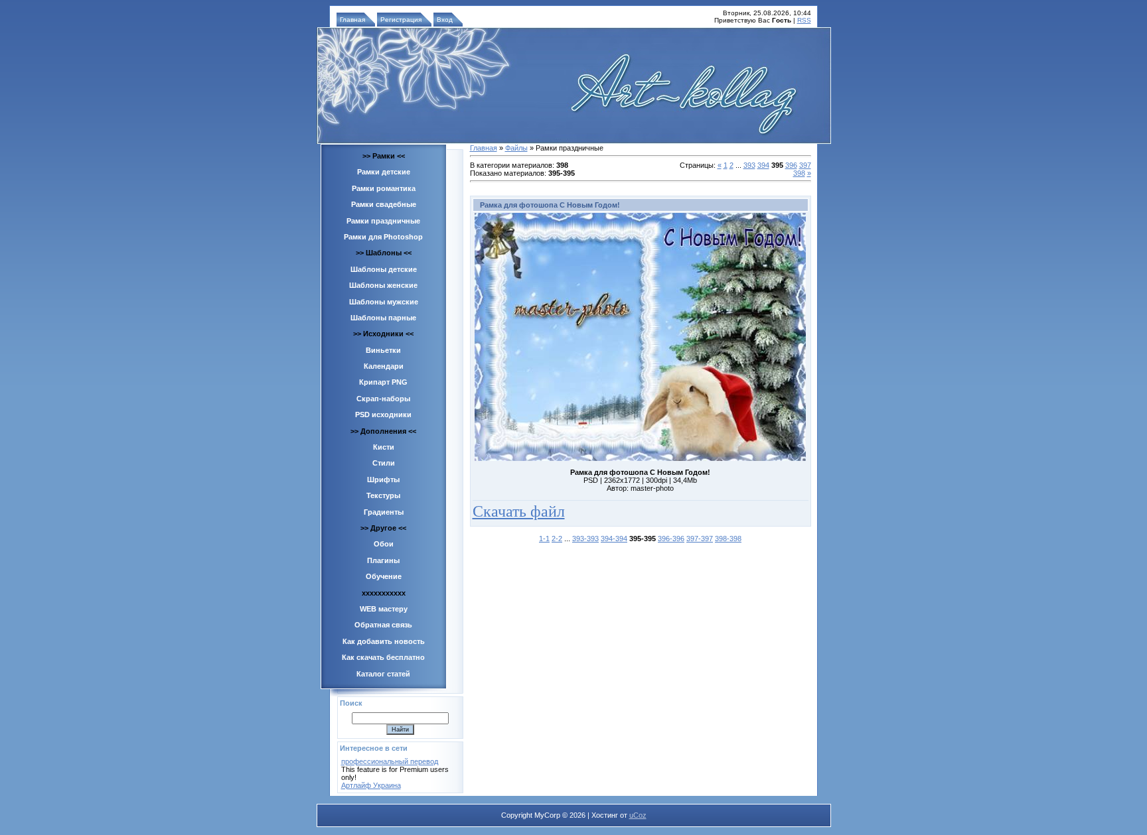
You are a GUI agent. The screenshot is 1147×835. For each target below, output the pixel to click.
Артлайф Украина (371, 785)
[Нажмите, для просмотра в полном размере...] (640, 458)
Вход (445, 19)
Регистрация (400, 19)
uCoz (638, 815)
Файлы (516, 148)
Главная (352, 19)
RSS (804, 20)
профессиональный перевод (389, 761)
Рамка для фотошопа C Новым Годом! (550, 205)
